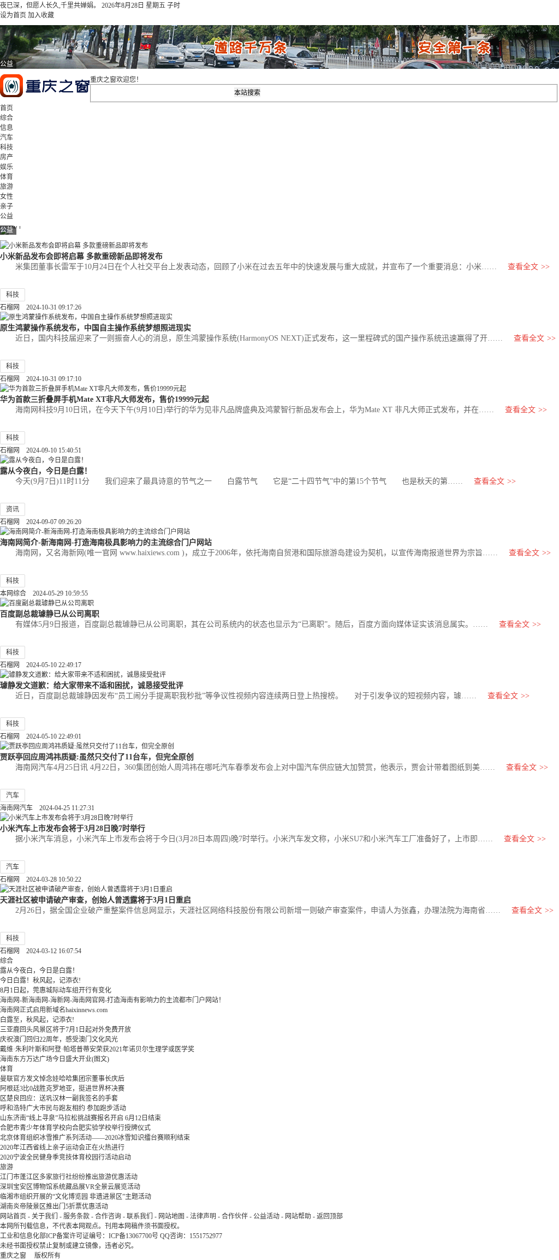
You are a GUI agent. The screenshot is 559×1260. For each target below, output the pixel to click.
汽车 (6, 137)
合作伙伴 (235, 1216)
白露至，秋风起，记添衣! (37, 1020)
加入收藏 (41, 15)
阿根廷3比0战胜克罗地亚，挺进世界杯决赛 (62, 1088)
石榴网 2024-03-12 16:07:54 (40, 951)
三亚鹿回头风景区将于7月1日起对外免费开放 (65, 1029)
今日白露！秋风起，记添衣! (40, 980)
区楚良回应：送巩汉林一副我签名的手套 (59, 1098)
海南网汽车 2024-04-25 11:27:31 (47, 808)
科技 (6, 147)
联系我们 (140, 1216)
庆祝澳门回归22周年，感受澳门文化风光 (59, 1039)
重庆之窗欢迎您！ (116, 80)
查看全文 (529, 267)
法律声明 (203, 1216)
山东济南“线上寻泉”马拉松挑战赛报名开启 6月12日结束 (80, 1118)
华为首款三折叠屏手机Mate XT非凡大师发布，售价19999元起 (104, 399)
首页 (6, 108)
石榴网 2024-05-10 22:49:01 (40, 736)
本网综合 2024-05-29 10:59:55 (44, 593)
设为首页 (13, 15)
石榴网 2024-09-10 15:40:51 (40, 450)
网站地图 (171, 1216)
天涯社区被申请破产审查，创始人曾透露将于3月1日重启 (95, 899)
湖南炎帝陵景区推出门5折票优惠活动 (54, 1206)
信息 (6, 128)
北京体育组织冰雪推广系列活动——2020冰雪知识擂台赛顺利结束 (95, 1138)
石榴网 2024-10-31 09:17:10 (40, 379)
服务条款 (76, 1216)
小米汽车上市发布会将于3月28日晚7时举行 (72, 828)
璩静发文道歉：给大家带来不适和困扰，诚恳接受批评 (91, 685)
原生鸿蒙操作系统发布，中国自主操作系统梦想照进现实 (95, 327)
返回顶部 (330, 1216)
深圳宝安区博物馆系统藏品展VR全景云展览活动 (70, 1187)
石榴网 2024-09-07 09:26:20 (40, 522)
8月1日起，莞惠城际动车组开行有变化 (55, 990)
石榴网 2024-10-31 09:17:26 (40, 307)
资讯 (12, 509)
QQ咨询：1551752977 (191, 1236)
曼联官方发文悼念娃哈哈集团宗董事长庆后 (62, 1079)
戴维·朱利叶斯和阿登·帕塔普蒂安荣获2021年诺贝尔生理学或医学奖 (97, 1049)
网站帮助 (298, 1216)
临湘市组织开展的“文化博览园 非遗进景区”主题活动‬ (75, 1196)
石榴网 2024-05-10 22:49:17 (40, 665)
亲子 (6, 206)
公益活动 (266, 1216)
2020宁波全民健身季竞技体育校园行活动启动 (65, 1157)
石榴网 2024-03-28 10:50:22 (40, 879)
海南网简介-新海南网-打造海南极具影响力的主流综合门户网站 (106, 542)
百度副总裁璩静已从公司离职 (49, 613)
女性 (6, 196)
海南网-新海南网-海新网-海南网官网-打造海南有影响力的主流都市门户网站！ (112, 1000)
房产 (6, 157)
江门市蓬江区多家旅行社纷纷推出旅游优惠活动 (69, 1177)
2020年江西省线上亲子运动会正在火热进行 (62, 1147)
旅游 (6, 187)
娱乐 (6, 167)
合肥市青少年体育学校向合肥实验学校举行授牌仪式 (75, 1128)
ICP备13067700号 (133, 1236)
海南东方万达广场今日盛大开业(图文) (54, 1059)
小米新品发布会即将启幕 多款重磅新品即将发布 (81, 256)
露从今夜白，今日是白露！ (46, 470)
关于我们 (45, 1216)
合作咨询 (108, 1216)
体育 (6, 177)
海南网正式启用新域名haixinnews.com (54, 1010)
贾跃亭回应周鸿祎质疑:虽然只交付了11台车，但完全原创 (97, 756)
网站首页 (13, 1216)
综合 (6, 118)
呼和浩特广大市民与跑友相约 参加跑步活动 (63, 1108)
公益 (6, 216)
